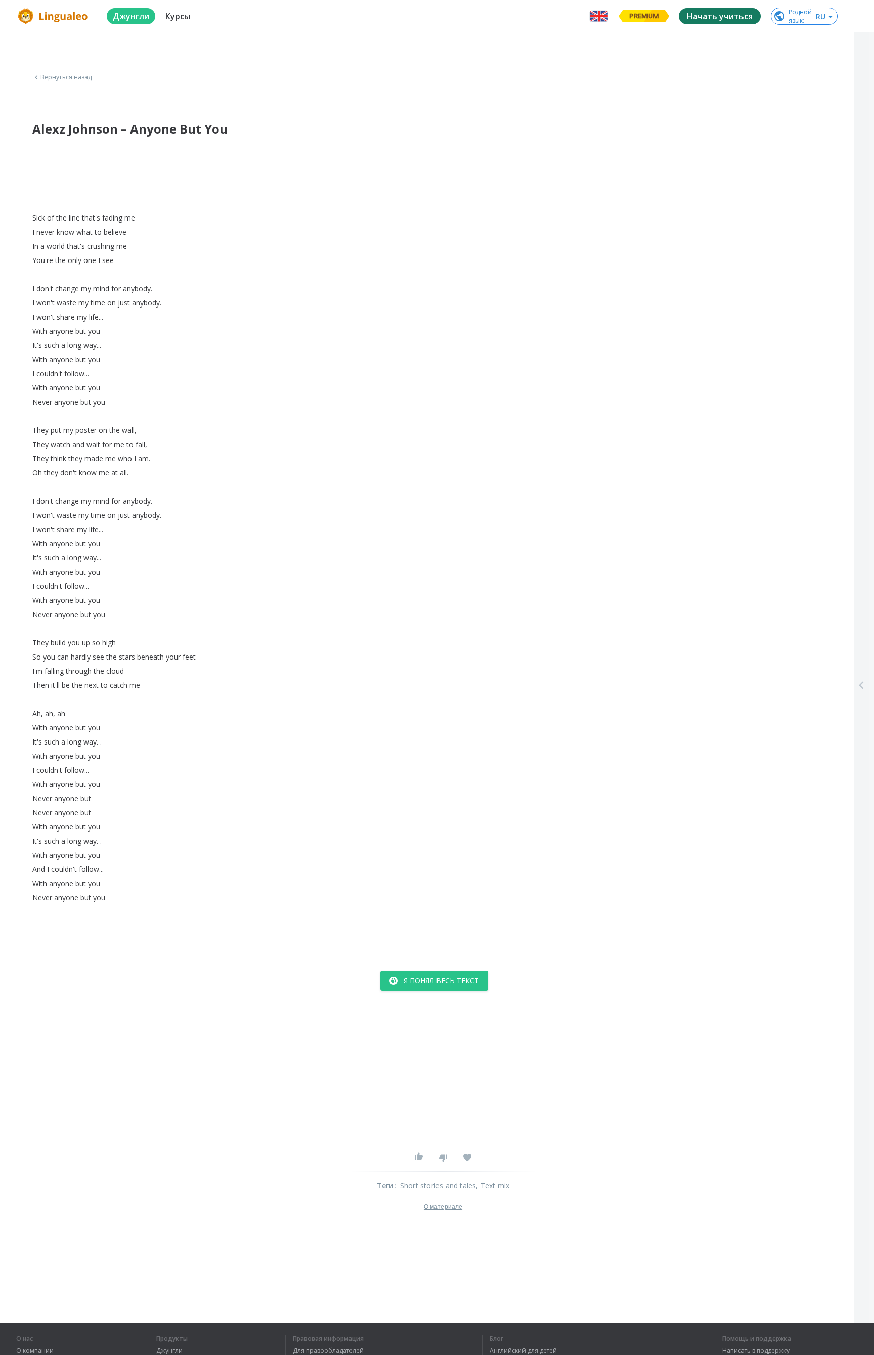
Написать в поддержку (756, 1351)
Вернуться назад (66, 77)
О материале (443, 1206)
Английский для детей (523, 1351)
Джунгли (169, 1351)
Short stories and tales (438, 1185)
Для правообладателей (328, 1351)
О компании (35, 1351)
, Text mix (492, 1185)
